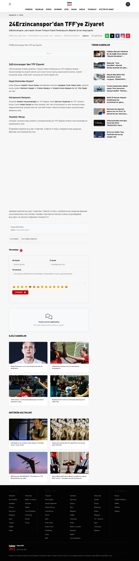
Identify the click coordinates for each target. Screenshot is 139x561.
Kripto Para (49, 527)
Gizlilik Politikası (120, 499)
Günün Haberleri (51, 503)
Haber (96, 511)
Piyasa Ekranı (50, 507)
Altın (46, 519)
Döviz (47, 515)
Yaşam (74, 9)
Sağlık (82, 9)
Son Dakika (14, 239)
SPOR (21, 15)
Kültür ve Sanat (106, 9)
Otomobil (28, 515)
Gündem (28, 9)
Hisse (47, 534)
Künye (117, 496)
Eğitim (27, 507)
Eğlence (97, 530)
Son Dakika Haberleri (29, 239)
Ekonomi (58, 9)
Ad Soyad (16, 260)
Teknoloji (92, 9)
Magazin (12, 515)
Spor (66, 9)
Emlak (27, 519)
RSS (46, 538)
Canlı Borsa (49, 511)
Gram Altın (49, 523)
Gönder (19, 292)
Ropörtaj (97, 507)
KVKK (117, 503)
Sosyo (27, 523)
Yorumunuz (16, 269)
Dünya (48, 9)
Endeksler (48, 530)
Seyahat (28, 503)
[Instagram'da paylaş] (123, 36)
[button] (10, 4)
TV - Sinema (98, 519)
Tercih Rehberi (30, 511)
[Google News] (97, 36)
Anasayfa (12, 15)
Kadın (11, 530)
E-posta (53, 260)
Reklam (117, 507)
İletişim (117, 511)
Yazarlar (39, 9)
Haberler (12, 496)
